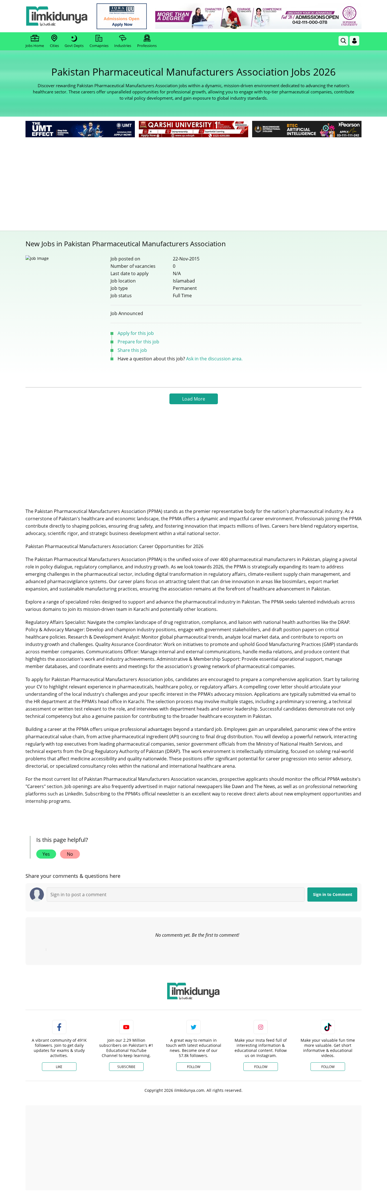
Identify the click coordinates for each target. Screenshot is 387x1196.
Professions (147, 45)
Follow (193, 1066)
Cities (54, 45)
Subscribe (126, 1066)
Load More (193, 399)
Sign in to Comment (332, 894)
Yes (46, 854)
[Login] (354, 41)
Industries (122, 45)
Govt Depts (74, 45)
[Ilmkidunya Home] (56, 16)
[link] (122, 16)
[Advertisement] (193, 181)
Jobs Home (34, 45)
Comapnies (99, 45)
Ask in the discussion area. (214, 359)
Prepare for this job (138, 342)
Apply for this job (136, 333)
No (70, 854)
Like (59, 1066)
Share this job (132, 350)
